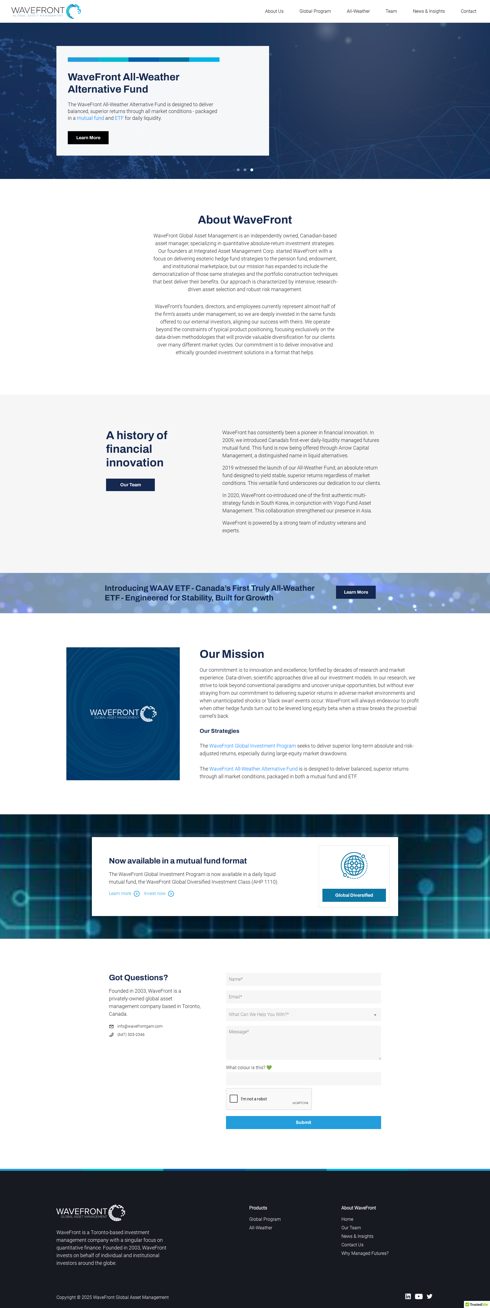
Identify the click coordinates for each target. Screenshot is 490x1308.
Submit (303, 1122)
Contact (468, 11)
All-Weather (358, 11)
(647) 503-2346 (131, 1034)
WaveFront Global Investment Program (252, 746)
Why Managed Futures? (364, 1253)
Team (391, 11)
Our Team (130, 484)
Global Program (315, 11)
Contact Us (352, 1244)
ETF (119, 118)
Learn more (120, 893)
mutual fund (90, 118)
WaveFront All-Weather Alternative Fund (253, 769)
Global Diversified (354, 895)
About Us (274, 11)
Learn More (88, 137)
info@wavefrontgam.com (139, 1026)
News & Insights (429, 11)
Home (347, 1219)
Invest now (155, 893)
